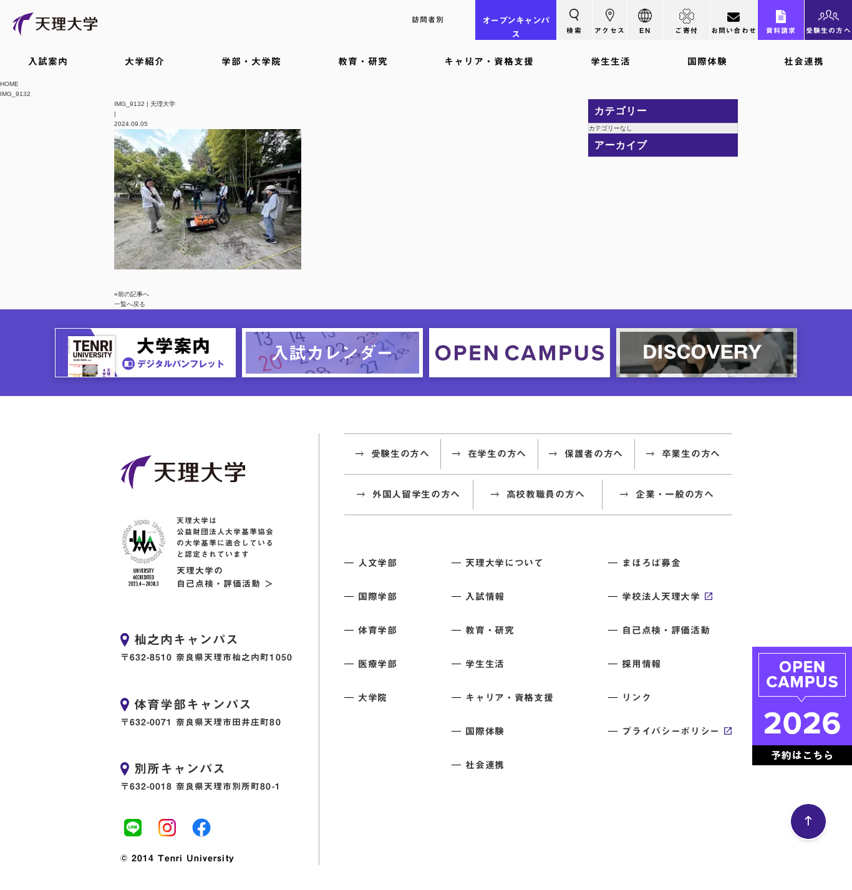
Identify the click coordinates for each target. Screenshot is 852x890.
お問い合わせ (734, 30)
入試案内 (48, 61)
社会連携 (804, 61)
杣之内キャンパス (186, 639)
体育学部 (377, 630)
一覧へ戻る (129, 304)
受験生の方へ (828, 30)
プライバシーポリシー (671, 731)
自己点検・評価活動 (666, 630)
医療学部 (377, 664)
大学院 (372, 697)
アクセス (609, 30)
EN (645, 30)
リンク (636, 697)
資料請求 (781, 30)
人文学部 (377, 563)
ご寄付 (686, 30)
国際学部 (377, 596)
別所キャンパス (180, 768)
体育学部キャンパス (193, 704)
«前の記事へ (131, 294)
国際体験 (707, 61)
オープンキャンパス (515, 27)
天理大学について (504, 563)
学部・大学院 (251, 61)
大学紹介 (145, 61)
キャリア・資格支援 (489, 61)
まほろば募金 (651, 563)
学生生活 (611, 61)
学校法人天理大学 (661, 596)
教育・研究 (363, 61)
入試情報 (485, 596)
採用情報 (641, 664)
